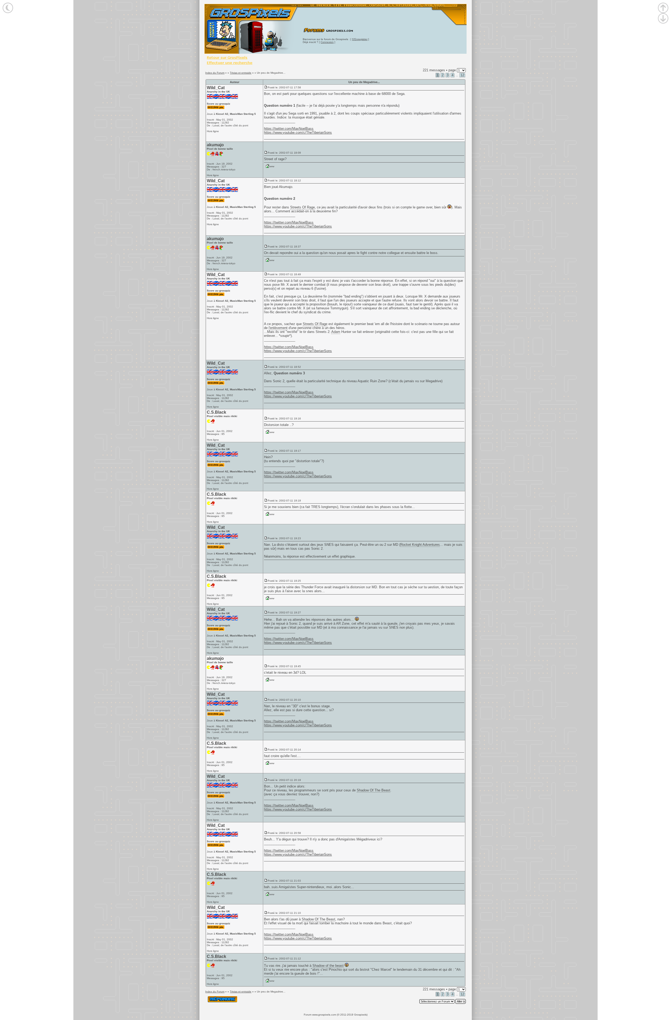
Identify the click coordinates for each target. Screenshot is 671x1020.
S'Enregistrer (359, 39)
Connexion (327, 42)
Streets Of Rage (302, 207)
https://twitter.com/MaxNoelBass (288, 129)
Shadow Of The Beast (373, 790)
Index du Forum (214, 72)
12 (462, 75)
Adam (335, 332)
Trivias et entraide (240, 72)
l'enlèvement (278, 328)
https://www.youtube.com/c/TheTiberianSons (298, 132)
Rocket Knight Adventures (420, 545)
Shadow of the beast (328, 966)
